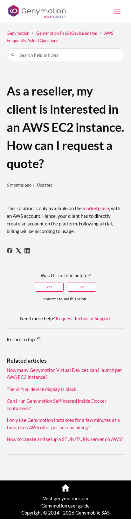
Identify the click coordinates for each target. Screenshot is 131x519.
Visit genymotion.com (65, 498)
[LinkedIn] (27, 250)
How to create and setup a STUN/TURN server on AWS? (65, 439)
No (82, 286)
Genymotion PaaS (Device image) (66, 33)
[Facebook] (9, 250)
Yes (49, 286)
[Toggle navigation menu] (117, 11)
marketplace (96, 208)
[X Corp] (18, 250)
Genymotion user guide (65, 505)
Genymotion (18, 33)
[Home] (36, 11)
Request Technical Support (83, 318)
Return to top (21, 339)
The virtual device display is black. (42, 389)
